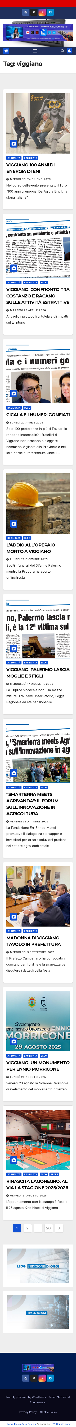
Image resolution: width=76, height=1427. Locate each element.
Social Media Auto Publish (21, 1424)
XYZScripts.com (61, 1424)
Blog (44, 282)
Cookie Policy (48, 1412)
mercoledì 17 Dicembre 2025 (31, 683)
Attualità (13, 158)
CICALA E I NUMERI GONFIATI (38, 414)
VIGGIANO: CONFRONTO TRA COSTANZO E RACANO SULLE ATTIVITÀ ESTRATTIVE (38, 296)
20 (48, 1228)
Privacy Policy (28, 1412)
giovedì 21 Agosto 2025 (28, 1195)
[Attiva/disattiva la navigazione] (35, 51)
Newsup (62, 1397)
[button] (62, 51)
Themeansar (38, 1402)
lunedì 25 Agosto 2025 (28, 1076)
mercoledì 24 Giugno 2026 (30, 179)
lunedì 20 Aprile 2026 (26, 422)
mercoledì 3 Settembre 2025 (32, 952)
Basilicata (30, 158)
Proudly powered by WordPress (26, 1397)
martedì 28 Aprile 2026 (28, 310)
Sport (54, 1174)
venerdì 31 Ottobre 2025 (29, 821)
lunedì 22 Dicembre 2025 (29, 559)
